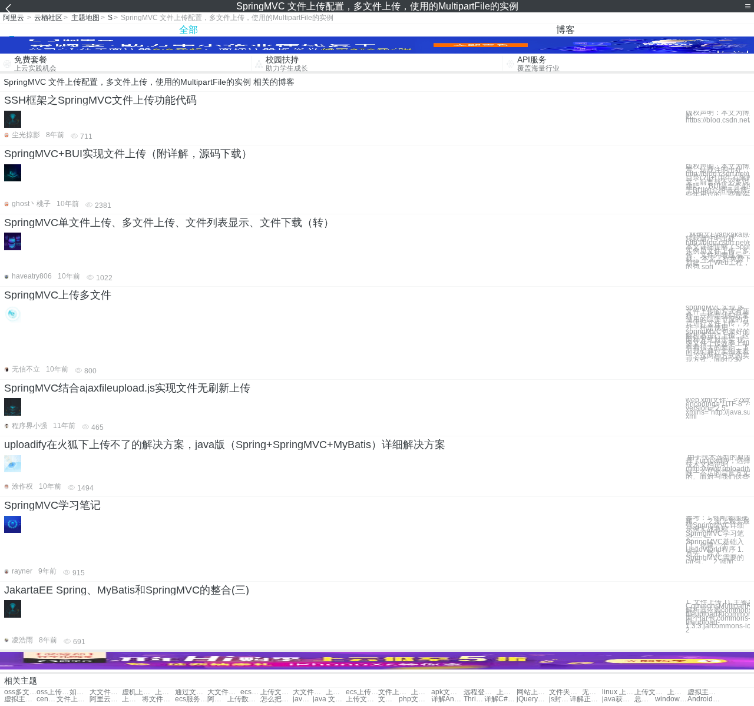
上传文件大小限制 (276, 692)
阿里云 (13, 18)
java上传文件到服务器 (303, 699)
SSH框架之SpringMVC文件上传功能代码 (100, 100)
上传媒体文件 (421, 692)
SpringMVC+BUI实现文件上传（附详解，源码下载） (128, 154)
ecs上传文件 (250, 692)
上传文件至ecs (677, 692)
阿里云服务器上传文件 (106, 699)
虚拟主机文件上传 (703, 692)
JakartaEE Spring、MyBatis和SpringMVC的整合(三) (126, 590)
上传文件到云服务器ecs (362, 699)
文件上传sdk (394, 692)
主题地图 (85, 18)
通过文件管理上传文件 (191, 692)
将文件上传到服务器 (158, 699)
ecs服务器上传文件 (191, 699)
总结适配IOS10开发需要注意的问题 (644, 699)
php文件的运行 (415, 699)
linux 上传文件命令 (618, 692)
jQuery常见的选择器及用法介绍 (533, 699)
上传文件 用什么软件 (650, 692)
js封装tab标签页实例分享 (559, 699)
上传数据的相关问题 (243, 699)
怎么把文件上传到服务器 (276, 699)
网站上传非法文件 (533, 692)
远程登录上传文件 (480, 692)
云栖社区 (48, 18)
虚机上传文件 (138, 692)
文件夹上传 (565, 692)
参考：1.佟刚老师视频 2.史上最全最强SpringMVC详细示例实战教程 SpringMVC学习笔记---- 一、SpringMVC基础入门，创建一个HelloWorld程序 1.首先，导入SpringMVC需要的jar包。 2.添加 (718, 540)
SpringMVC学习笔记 (52, 505)
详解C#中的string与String (500, 699)
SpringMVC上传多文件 (57, 295)
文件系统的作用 (388, 699)
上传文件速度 (165, 692)
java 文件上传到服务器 (329, 699)
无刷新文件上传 (592, 692)
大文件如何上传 (309, 692)
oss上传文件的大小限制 (53, 692)
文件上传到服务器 (73, 699)
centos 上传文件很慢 (47, 699)
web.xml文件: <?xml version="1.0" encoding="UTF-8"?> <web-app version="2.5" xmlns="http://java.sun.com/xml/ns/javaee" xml (718, 408)
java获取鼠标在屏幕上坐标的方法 (618, 699)
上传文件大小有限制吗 (132, 699)
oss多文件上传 (20, 692)
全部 (188, 30)
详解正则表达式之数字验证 (586, 699)
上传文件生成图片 (336, 692)
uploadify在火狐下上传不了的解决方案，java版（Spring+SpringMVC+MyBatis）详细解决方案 (224, 444)
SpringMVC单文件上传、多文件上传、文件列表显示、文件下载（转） (169, 222)
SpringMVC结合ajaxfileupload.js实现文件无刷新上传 (127, 388)
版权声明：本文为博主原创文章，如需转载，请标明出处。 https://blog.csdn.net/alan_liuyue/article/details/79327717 (718, 116)
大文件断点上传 (223, 692)
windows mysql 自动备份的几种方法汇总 (671, 699)
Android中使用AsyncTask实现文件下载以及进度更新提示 (703, 699)
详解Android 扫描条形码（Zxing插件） (447, 699)
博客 (565, 30)
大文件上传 (106, 692)
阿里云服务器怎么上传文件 (217, 699)
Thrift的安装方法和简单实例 (474, 699)
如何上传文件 (80, 692)
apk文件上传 (447, 692)
